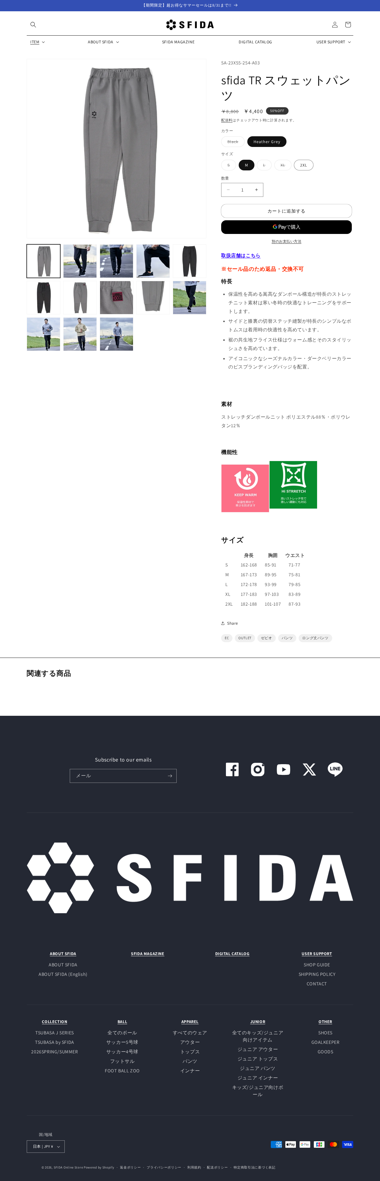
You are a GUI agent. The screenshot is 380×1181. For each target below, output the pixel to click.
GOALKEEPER (325, 1042)
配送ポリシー (217, 1167)
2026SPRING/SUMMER (54, 1052)
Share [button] (232, 623)
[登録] (169, 776)
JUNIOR (257, 1021)
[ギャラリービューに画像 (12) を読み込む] (80, 334)
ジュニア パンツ (258, 1068)
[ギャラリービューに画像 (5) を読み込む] (189, 261)
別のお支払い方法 (286, 241)
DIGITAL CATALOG (232, 953)
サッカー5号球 (122, 1042)
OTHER (325, 1021)
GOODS (325, 1052)
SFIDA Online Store (68, 1167)
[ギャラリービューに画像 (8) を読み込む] (116, 297)
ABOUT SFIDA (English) (63, 974)
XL (285, 166)
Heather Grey (267, 141)
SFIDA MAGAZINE (147, 953)
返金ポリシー (130, 1167)
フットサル (122, 1061)
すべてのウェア (190, 1033)
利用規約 (194, 1167)
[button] (33, 24)
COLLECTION (54, 1021)
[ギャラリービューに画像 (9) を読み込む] (153, 297)
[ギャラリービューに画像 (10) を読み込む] (189, 297)
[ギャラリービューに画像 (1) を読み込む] (43, 261)
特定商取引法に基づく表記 (254, 1167)
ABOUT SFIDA (63, 953)
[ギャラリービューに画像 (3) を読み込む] (116, 261)
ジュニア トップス (258, 1059)
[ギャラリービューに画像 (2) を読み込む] (80, 261)
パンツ (190, 1061)
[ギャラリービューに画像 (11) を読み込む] (43, 334)
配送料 (226, 120)
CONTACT (317, 984)
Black (235, 142)
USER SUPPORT (317, 953)
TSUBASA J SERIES (54, 1033)
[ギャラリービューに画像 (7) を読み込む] (80, 297)
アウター (190, 1042)
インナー (190, 1071)
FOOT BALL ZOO (122, 1071)
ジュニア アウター (258, 1049)
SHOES (325, 1033)
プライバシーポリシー (164, 1167)
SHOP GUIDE (317, 965)
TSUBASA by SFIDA (54, 1042)
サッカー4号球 (122, 1052)
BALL (122, 1021)
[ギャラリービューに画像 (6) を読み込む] (43, 297)
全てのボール (122, 1033)
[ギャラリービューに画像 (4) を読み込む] (153, 261)
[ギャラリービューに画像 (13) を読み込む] (116, 334)
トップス (190, 1052)
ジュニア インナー (258, 1078)
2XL (303, 164)
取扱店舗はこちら (241, 255)
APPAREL (190, 1021)
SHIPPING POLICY (317, 974)
